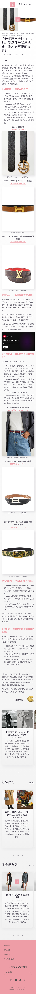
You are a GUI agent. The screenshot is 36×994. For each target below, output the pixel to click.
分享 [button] (5, 60)
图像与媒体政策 (9, 959)
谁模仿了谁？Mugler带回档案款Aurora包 (17, 733)
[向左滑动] (14, 773)
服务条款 (7, 954)
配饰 (16, 65)
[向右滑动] (22, 773)
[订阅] (30, 972)
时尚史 (9, 115)
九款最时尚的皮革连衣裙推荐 (17, 896)
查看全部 (32, 783)
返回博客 (19, 700)
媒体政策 (25, 177)
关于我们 (7, 945)
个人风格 (20, 639)
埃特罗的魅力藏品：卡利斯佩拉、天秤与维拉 (17, 813)
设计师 (12, 65)
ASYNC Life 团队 (22, 989)
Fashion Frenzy (20, 987)
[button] (4, 4)
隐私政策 (7, 950)
